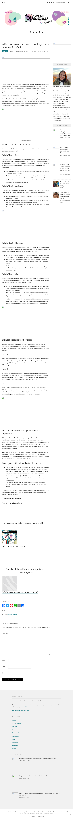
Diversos (14, 730)
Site (3, 673)
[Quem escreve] (62, 77)
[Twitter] (49, 2)
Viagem (14, 748)
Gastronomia (15, 733)
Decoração (15, 726)
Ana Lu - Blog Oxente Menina (19, 51)
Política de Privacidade (37, 816)
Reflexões (15, 742)
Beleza (5, 51)
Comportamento (16, 723)
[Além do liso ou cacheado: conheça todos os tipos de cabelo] (26, 69)
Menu (6, 2)
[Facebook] (47, 2)
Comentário (5, 634)
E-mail (3, 666)
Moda (13, 739)
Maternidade (15, 736)
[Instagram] (45, 2)
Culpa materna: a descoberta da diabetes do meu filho (33, 776)
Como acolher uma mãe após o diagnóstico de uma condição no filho (37, 758)
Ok (29, 816)
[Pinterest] (51, 2)
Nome (3, 660)
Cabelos (15, 614)
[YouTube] (53, 2)
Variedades (15, 745)
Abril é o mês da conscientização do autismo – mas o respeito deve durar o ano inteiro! (65, 168)
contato (25, 707)
